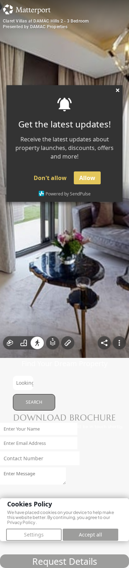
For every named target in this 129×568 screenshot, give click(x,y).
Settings (34, 534)
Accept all (90, 534)
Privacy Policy (21, 522)
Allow (87, 178)
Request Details (64, 561)
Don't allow (50, 178)
